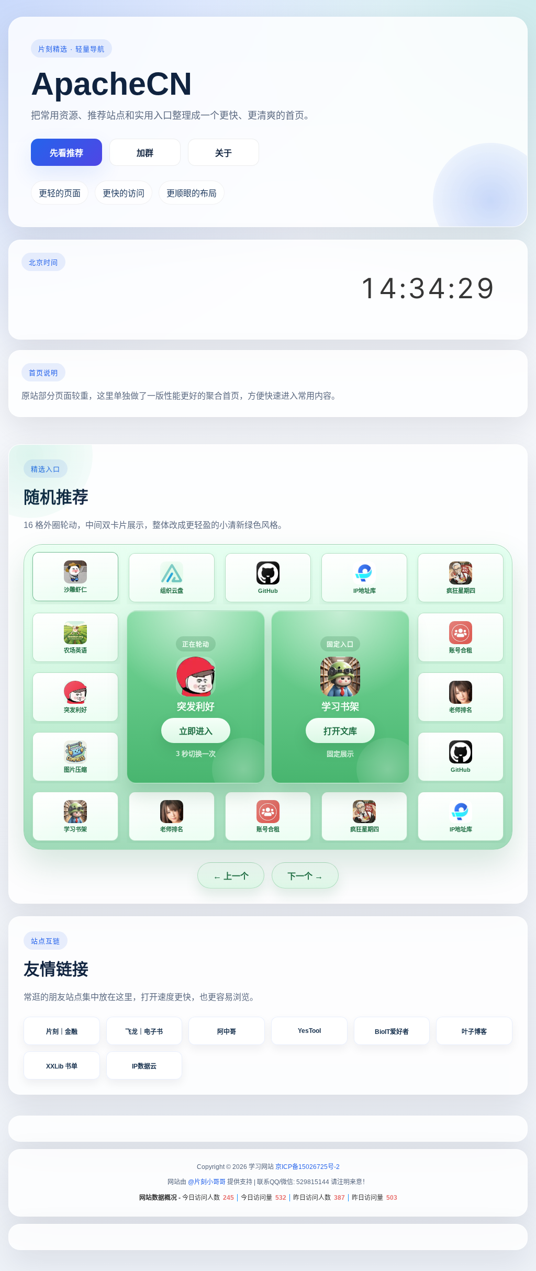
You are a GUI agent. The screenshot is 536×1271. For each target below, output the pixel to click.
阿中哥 (226, 1032)
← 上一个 (231, 876)
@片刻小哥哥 (207, 1182)
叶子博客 (474, 1032)
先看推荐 (66, 153)
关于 (223, 153)
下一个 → (305, 876)
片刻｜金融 (61, 1032)
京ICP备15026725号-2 (307, 1167)
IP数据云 (144, 1066)
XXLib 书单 (61, 1066)
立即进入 (196, 731)
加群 (145, 153)
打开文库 (340, 731)
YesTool (309, 1030)
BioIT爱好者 (392, 1032)
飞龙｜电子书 (144, 1032)
